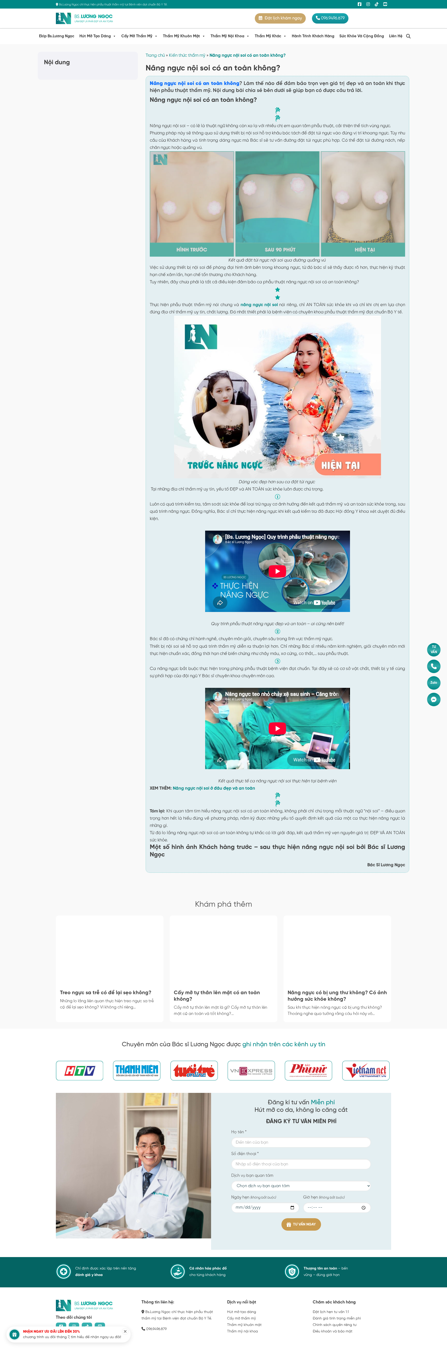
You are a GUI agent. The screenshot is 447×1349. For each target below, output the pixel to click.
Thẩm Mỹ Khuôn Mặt (181, 36)
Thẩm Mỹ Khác (268, 36)
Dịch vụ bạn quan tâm (252, 1175)
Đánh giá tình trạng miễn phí (337, 1319)
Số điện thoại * (245, 1154)
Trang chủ (155, 55)
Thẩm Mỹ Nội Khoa (227, 36)
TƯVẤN (434, 649)
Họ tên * (239, 1132)
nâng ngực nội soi (259, 304)
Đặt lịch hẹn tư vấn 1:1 (331, 1312)
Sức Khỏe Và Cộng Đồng (361, 36)
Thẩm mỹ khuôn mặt (244, 1325)
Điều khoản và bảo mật (332, 1331)
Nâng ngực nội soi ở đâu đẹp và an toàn (214, 788)
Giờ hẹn (324, 1197)
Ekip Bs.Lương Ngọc (56, 36)
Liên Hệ (396, 36)
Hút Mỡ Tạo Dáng (95, 36)
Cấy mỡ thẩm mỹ (241, 1319)
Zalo (433, 682)
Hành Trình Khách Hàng (313, 36)
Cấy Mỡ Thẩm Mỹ (136, 36)
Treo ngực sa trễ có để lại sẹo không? (105, 992)
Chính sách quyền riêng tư (334, 1325)
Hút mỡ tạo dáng (241, 1312)
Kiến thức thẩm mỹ (187, 55)
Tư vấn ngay (304, 1225)
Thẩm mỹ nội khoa (242, 1331)
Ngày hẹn (253, 1197)
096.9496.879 (332, 18)
